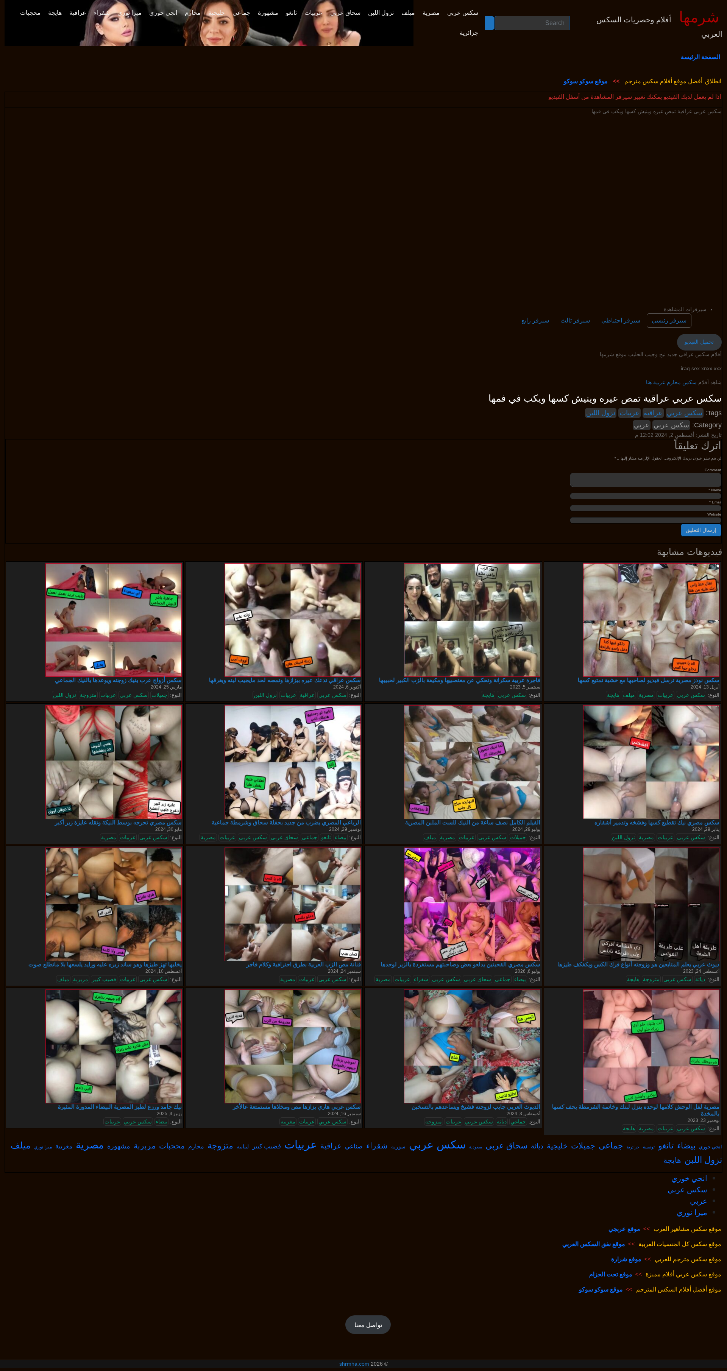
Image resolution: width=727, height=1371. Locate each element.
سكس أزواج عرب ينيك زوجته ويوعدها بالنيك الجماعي (118, 680)
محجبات (172, 1145)
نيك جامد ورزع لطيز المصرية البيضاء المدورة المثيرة (120, 1106)
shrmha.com (354, 1364)
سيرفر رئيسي (669, 320)
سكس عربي (684, 413)
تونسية (649, 1147)
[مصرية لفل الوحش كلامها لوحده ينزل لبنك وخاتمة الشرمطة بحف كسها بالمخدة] (651, 1046)
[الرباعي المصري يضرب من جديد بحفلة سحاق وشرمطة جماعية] (293, 762)
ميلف (629, 695)
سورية (398, 1146)
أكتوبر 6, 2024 (347, 687)
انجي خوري (710, 1146)
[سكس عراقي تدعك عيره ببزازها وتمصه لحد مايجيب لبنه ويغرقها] (293, 619)
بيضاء (340, 837)
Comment (713, 470)
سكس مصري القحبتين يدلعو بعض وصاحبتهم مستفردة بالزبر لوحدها (460, 964)
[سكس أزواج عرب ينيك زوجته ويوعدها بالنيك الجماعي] (113, 619)
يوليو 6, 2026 (527, 971)
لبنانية (243, 1146)
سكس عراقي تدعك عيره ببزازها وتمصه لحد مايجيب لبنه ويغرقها (285, 680)
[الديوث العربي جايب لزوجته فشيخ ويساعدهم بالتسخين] (472, 1046)
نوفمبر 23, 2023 (703, 1120)
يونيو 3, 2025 (169, 1113)
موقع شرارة (626, 1259)
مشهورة (118, 1145)
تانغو (326, 837)
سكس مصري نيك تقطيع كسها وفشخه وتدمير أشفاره (656, 822)
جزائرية (633, 1147)
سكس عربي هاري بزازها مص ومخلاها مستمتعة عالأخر (297, 1106)
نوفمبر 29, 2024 (345, 829)
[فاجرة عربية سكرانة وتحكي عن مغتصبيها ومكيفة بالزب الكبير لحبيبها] (472, 619)
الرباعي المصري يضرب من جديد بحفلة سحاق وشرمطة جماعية (286, 822)
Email (715, 502)
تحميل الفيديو (699, 342)
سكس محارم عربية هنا (671, 382)
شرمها (699, 17)
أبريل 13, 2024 (705, 687)
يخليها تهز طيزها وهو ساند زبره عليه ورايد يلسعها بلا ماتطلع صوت (105, 964)
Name (714, 490)
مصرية (646, 695)
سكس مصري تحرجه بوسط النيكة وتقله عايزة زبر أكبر (118, 822)
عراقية (653, 413)
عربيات (629, 413)
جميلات (159, 695)
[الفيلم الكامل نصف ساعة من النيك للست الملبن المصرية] (472, 762)
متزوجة (88, 695)
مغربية (288, 1122)
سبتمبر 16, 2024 (344, 1113)
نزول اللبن (600, 413)
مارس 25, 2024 (166, 687)
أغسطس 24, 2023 (701, 971)
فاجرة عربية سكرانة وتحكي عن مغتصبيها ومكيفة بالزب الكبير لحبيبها (459, 680)
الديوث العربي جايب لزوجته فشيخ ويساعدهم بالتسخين (476, 1106)
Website (714, 514)
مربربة (80, 979)
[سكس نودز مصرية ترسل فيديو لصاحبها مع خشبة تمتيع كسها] (651, 619)
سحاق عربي (284, 837)
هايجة (488, 695)
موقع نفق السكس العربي (593, 1244)
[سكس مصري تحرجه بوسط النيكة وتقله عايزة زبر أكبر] (113, 762)
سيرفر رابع (535, 320)
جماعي (309, 837)
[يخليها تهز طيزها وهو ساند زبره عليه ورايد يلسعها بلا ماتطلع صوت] (113, 904)
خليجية (557, 1145)
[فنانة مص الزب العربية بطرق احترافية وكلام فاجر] (293, 904)
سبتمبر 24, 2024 (344, 971)
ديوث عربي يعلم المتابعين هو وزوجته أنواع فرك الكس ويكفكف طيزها (638, 964)
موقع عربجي (624, 1229)
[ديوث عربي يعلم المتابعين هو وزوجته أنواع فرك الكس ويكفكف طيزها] (651, 904)
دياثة (700, 979)
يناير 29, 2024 (705, 829)
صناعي (354, 1146)
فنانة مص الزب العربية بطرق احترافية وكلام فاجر (303, 964)
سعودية (475, 1147)
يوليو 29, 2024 (526, 829)
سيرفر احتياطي (620, 320)
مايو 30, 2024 (168, 829)
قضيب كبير (104, 979)
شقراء (421, 979)
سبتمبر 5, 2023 (525, 687)
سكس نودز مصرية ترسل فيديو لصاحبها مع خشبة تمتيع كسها (648, 680)
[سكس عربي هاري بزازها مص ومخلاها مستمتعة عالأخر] (293, 1046)
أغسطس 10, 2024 (163, 971)
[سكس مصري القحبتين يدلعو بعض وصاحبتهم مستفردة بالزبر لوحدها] (472, 904)
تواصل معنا (368, 1325)
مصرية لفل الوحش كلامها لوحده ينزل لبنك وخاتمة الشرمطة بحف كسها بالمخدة (635, 1110)
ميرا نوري (43, 1147)
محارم (196, 1146)
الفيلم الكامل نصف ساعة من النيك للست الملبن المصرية (472, 822)
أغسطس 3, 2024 (523, 1113)
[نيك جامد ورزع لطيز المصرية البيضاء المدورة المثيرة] (113, 1046)
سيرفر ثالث (575, 320)
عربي (641, 425)
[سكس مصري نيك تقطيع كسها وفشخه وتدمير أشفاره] (651, 762)
